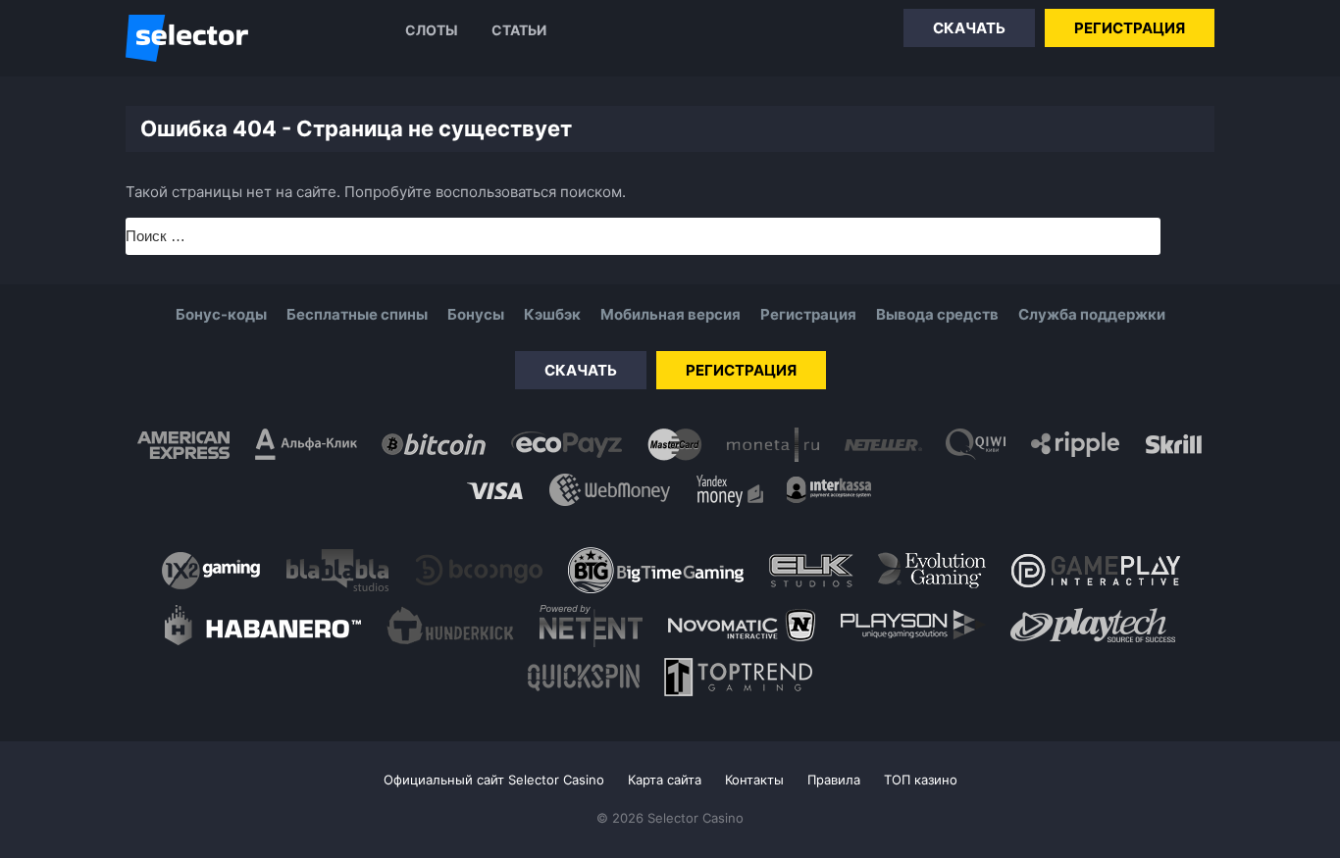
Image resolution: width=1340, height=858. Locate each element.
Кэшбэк (552, 314)
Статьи (518, 30)
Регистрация (1129, 28)
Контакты (754, 779)
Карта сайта (664, 779)
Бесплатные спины (357, 314)
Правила (833, 779)
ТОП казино (920, 779)
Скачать (969, 28)
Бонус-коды (221, 314)
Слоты (431, 30)
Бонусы (475, 314)
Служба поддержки (1091, 314)
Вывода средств (937, 314)
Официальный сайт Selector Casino (494, 779)
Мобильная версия (670, 314)
